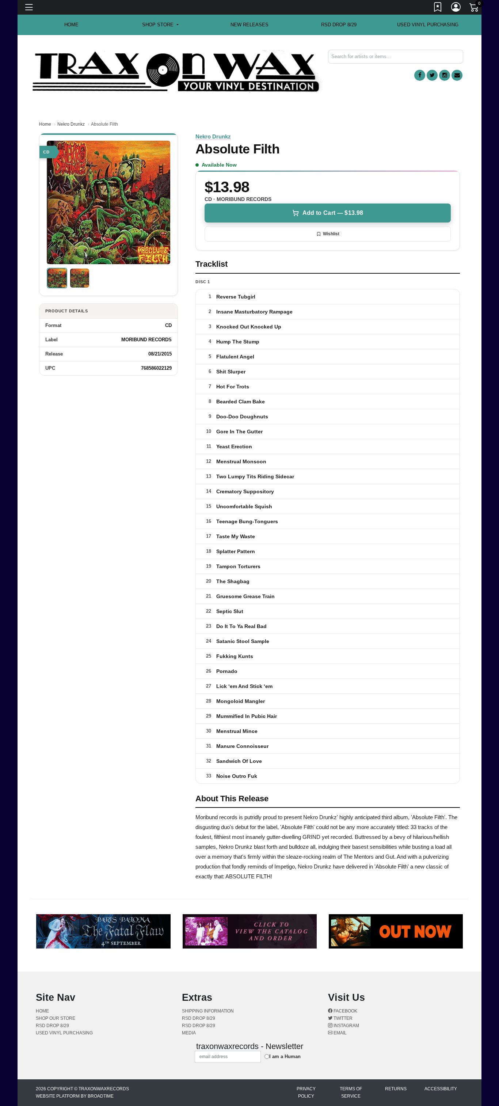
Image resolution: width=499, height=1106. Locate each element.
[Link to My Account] (456, 8)
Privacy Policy (306, 1092)
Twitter (342, 1018)
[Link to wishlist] (438, 8)
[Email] (457, 75)
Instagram (345, 1025)
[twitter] (432, 75)
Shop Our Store (55, 1018)
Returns (396, 1088)
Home (45, 124)
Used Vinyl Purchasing (427, 24)
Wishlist (331, 233)
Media (189, 1032)
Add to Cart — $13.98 (332, 213)
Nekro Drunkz (71, 124)
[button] (160, 24)
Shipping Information (208, 1011)
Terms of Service (351, 1092)
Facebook (344, 1011)
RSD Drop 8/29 (339, 24)
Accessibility (440, 1088)
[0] (474, 8)
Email (339, 1032)
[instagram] (444, 75)
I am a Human (285, 1056)
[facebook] (420, 75)
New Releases (249, 24)
